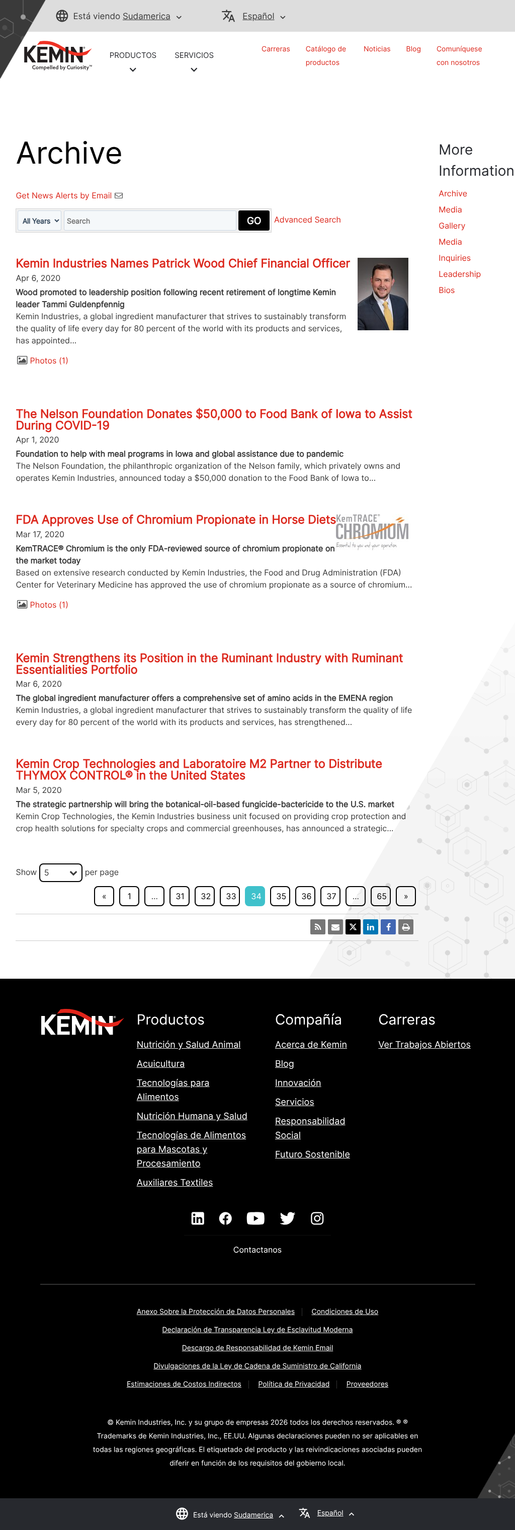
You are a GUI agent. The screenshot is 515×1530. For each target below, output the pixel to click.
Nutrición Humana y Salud (192, 1116)
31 (180, 896)
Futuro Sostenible (312, 1154)
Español (258, 17)
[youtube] (256, 1219)
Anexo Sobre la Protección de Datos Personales (216, 1311)
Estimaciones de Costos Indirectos (184, 1384)
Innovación (298, 1083)
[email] (335, 926)
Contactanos (257, 1250)
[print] (405, 926)
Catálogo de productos (326, 56)
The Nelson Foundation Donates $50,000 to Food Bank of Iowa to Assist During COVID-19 (214, 419)
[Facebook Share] (388, 926)
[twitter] (288, 1219)
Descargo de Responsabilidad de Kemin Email (257, 1348)
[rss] (317, 926)
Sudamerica (146, 17)
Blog (413, 49)
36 (306, 896)
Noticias (377, 49)
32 (206, 896)
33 (231, 896)
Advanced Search (307, 220)
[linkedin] (198, 1219)
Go (254, 220)
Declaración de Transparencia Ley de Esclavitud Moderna (257, 1330)
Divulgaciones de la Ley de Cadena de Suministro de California (257, 1366)
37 (331, 896)
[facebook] (225, 1219)
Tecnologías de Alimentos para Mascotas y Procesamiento (191, 1149)
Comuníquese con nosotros (459, 56)
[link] (54, 55)
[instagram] (317, 1219)
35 (281, 896)
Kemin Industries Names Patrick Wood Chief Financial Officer (183, 263)
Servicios (294, 1102)
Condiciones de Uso (345, 1311)
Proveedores (367, 1384)
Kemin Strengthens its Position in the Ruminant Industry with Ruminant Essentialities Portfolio (209, 664)
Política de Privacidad (293, 1384)
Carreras (276, 49)
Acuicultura (161, 1064)
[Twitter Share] (353, 926)
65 (382, 896)
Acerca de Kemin (311, 1045)
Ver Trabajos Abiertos (424, 1045)
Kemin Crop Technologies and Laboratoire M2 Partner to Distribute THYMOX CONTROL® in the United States (199, 769)
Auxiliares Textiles (175, 1183)
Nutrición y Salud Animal (189, 1045)
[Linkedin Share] (370, 926)
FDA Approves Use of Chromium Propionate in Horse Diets (176, 520)
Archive (453, 193)
